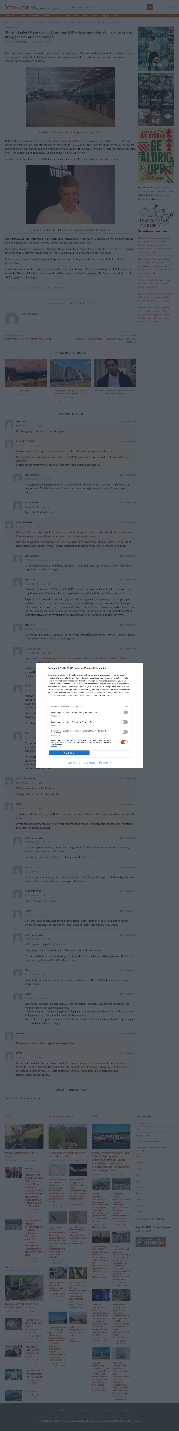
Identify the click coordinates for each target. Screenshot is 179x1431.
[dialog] (89, 715)
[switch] (124, 712)
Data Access (89, 763)
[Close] (138, 668)
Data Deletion (74, 763)
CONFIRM (69, 753)
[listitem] (89, 706)
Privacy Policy (105, 763)
